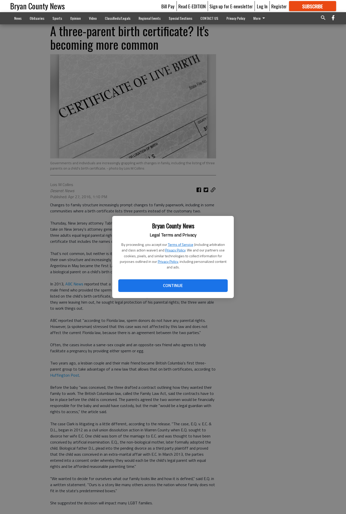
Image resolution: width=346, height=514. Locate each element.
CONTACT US (209, 18)
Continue (173, 285)
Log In (262, 6)
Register (279, 6)
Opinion (75, 18)
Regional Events (150, 18)
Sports (57, 18)
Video (93, 18)
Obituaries (37, 18)
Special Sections (180, 18)
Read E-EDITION (192, 6)
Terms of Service (180, 244)
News (18, 18)
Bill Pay (168, 6)
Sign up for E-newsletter (231, 6)
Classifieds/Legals (117, 18)
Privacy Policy (175, 250)
